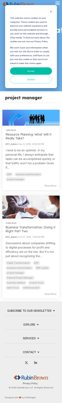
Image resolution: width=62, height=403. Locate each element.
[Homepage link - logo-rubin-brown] (31, 378)
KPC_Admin (11, 144)
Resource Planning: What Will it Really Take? (29, 136)
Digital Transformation (18, 263)
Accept (31, 71)
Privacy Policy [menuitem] (30, 383)
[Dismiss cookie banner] (51, 12)
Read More (50, 185)
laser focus (13, 287)
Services (29, 338)
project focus (36, 282)
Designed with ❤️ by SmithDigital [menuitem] (20, 397)
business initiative (16, 282)
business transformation (28, 174)
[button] (57, 3)
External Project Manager (20, 278)
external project (31, 287)
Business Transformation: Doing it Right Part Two (30, 229)
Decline (31, 79)
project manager (15, 179)
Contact (29, 352)
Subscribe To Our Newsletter (29, 310)
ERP (9, 174)
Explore (29, 324)
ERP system (42, 268)
